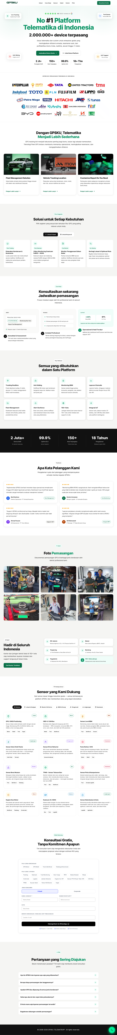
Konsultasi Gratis (104, 3)
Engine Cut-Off (59, 879)
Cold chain (26, 879)
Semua (18, 707)
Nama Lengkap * (27, 896)
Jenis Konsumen (27, 887)
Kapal (57, 882)
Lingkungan (87, 707)
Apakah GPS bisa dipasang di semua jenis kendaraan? (39, 990)
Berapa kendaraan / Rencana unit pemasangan (37, 914)
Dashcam (34, 875)
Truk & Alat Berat (47, 867)
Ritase (84, 875)
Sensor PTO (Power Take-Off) (75, 879)
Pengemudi (75, 707)
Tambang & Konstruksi (62, 867)
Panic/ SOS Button (47, 882)
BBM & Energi (62, 707)
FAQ (73, 3)
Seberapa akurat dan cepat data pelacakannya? (37, 997)
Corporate (77, 891)
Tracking (25, 875)
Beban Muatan (74, 875)
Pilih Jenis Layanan (28, 871)
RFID (65, 875)
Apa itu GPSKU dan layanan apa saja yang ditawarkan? (39, 975)
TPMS (25, 882)
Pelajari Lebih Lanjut (12, 191)
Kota (23, 905)
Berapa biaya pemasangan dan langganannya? (36, 982)
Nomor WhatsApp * (65, 896)
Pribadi (40, 891)
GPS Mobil (36, 867)
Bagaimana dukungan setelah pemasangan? (36, 1011)
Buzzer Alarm (34, 882)
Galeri (61, 3)
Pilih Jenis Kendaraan (29, 863)
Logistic (35, 879)
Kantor (68, 3)
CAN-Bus (90, 879)
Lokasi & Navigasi (31, 707)
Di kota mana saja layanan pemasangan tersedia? (37, 1004)
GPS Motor (26, 867)
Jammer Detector (46, 879)
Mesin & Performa (47, 707)
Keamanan (100, 707)
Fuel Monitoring (45, 875)
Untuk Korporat (67, 234)
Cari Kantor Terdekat (13, 665)
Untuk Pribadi (51, 234)
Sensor (55, 3)
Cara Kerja (48, 3)
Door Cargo (57, 875)
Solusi (41, 3)
